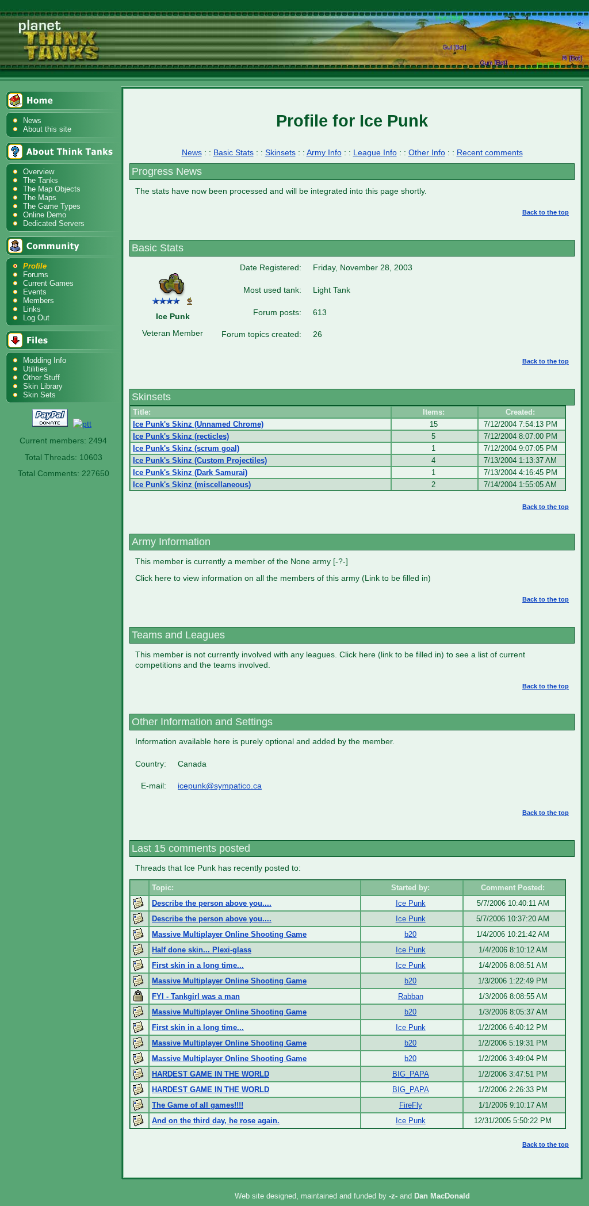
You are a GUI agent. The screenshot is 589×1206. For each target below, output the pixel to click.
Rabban (410, 996)
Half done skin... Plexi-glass (201, 949)
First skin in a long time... (198, 965)
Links (32, 309)
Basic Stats (233, 152)
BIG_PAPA (410, 1074)
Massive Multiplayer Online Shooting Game (229, 934)
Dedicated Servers (54, 223)
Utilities (35, 369)
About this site (47, 129)
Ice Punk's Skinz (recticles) (181, 436)
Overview (38, 171)
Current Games (48, 283)
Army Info (324, 152)
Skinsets (280, 152)
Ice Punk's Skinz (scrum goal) (186, 448)
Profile (35, 266)
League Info (375, 152)
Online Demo (44, 214)
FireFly (410, 1105)
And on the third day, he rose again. (216, 1120)
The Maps (39, 197)
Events (35, 292)
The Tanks (40, 180)
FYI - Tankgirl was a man (196, 996)
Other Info (426, 152)
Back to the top (545, 212)
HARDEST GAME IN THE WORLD (210, 1074)
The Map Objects (52, 189)
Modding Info (44, 360)
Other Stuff (41, 377)
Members (38, 300)
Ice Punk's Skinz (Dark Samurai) (190, 472)
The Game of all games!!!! (197, 1105)
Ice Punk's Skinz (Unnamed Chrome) (198, 424)
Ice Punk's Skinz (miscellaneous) (192, 484)
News (32, 120)
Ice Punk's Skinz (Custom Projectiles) (200, 460)
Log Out (36, 317)
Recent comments (490, 152)
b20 (410, 934)
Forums (35, 274)
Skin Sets (39, 394)
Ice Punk (411, 903)
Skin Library (43, 386)
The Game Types (52, 206)
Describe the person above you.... (211, 903)
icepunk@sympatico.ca (220, 785)
